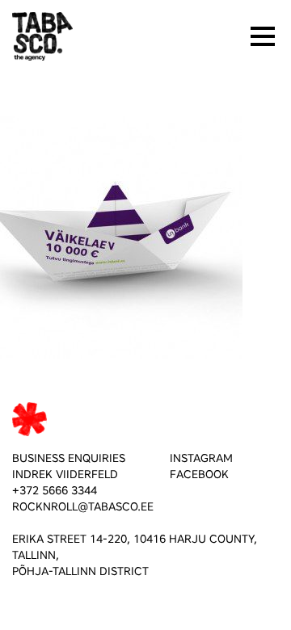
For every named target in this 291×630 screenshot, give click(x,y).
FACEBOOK (199, 474)
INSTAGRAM (201, 458)
